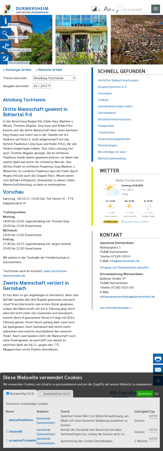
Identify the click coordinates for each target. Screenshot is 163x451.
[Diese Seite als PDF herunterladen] (158, 362)
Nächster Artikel (49, 69)
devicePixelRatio (21, 420)
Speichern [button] (145, 393)
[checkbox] (7, 393)
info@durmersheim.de (125, 261)
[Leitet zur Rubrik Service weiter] (5, 46)
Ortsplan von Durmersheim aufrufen (124, 267)
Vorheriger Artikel (17, 69)
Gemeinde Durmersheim (46, 420)
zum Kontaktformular (114, 307)
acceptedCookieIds (23, 440)
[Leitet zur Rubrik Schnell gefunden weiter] (5, 33)
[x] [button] (156, 393)
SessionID (15, 431)
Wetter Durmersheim (129, 180)
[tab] (20, 394)
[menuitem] (96, 9)
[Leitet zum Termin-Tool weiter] (5, 58)
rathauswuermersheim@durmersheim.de (127, 296)
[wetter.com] (111, 222)
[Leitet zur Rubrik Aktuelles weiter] (5, 20)
